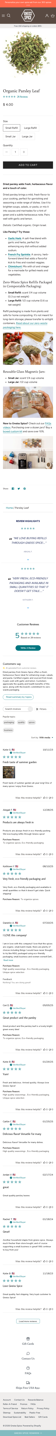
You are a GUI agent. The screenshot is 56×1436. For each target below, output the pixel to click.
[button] (28, 1433)
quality (21, 722)
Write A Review (28, 648)
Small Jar (10, 136)
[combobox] (42, 737)
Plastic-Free (34, 1412)
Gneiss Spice (16, 1425)
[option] (28, 56)
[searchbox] (15, 709)
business (8, 730)
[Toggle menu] (3, 15)
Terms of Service (10, 1408)
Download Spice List (12, 1417)
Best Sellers (30, 1417)
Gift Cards (42, 1417)
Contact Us (19, 1400)
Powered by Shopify (32, 1425)
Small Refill (11, 127)
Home (9, 507)
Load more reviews (28, 1321)
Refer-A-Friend (10, 1404)
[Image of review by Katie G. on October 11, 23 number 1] (9, 772)
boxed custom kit (12, 431)
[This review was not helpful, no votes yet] (50, 797)
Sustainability (20, 1412)
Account (7, 1400)
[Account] (46, 15)
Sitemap (6, 1412)
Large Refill (30, 127)
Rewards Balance (35, 1400)
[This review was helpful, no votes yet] (44, 797)
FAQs (33, 1404)
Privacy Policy (43, 1408)
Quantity (8, 145)
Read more (8, 960)
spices (32, 722)
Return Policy (27, 1408)
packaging (9, 722)
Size (5, 121)
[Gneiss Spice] (28, 15)
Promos (23, 1404)
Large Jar (27, 136)
